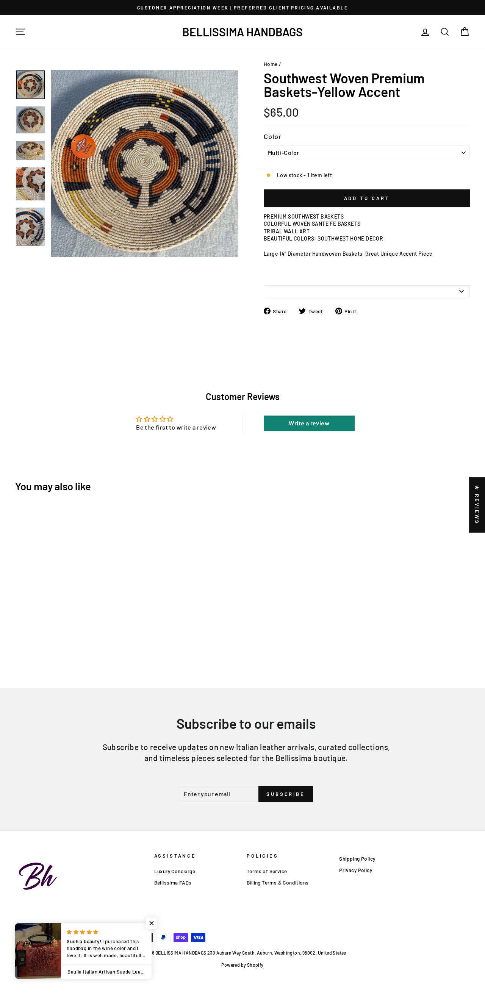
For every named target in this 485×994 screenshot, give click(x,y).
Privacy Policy (355, 870)
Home (271, 64)
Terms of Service (267, 871)
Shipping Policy (357, 858)
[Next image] (59, 261)
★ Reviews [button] (477, 505)
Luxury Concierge (174, 871)
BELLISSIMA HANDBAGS (242, 32)
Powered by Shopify (242, 964)
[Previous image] (53, 261)
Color (273, 136)
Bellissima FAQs (173, 882)
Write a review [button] (309, 423)
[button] (151, 923)
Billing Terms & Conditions (277, 882)
